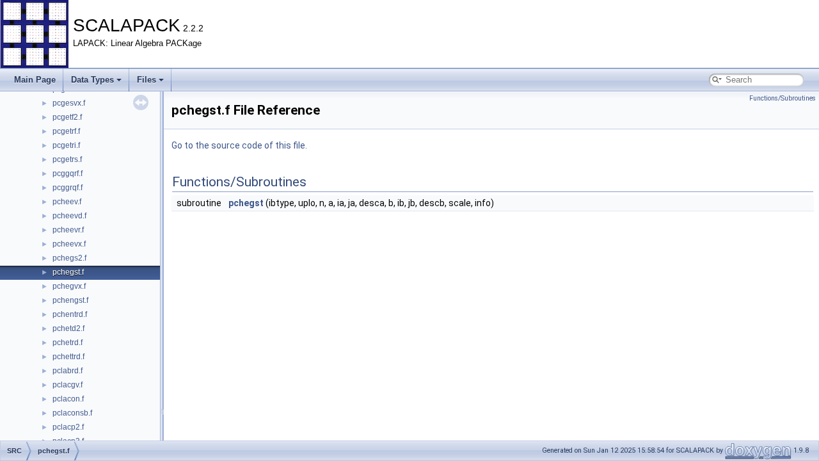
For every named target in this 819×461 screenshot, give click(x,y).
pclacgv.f (67, 384)
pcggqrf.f (67, 173)
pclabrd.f (67, 370)
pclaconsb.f (72, 412)
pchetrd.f (67, 342)
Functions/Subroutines (782, 98)
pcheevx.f (69, 243)
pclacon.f (68, 398)
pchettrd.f (68, 356)
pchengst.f (70, 300)
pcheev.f (66, 201)
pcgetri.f (66, 145)
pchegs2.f (69, 258)
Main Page (35, 80)
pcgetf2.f (67, 117)
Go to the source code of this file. (239, 145)
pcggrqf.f (67, 187)
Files (146, 80)
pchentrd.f (69, 314)
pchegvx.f (69, 286)
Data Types (92, 80)
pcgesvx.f (68, 103)
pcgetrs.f (67, 159)
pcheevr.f (68, 229)
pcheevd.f (69, 215)
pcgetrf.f (66, 131)
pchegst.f (68, 272)
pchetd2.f (68, 328)
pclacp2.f (68, 427)
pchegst (246, 203)
